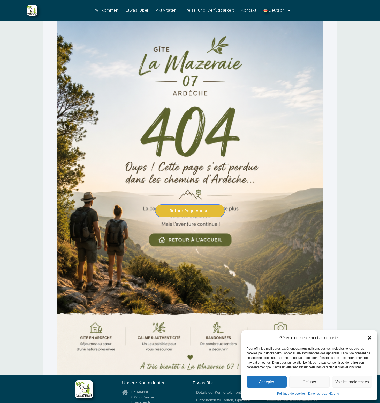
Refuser (309, 381)
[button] (369, 337)
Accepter (266, 381)
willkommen (106, 10)
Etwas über (137, 10)
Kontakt (248, 10)
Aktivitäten (166, 10)
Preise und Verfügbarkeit (209, 10)
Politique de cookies (291, 393)
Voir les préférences (352, 381)
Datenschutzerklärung (323, 393)
